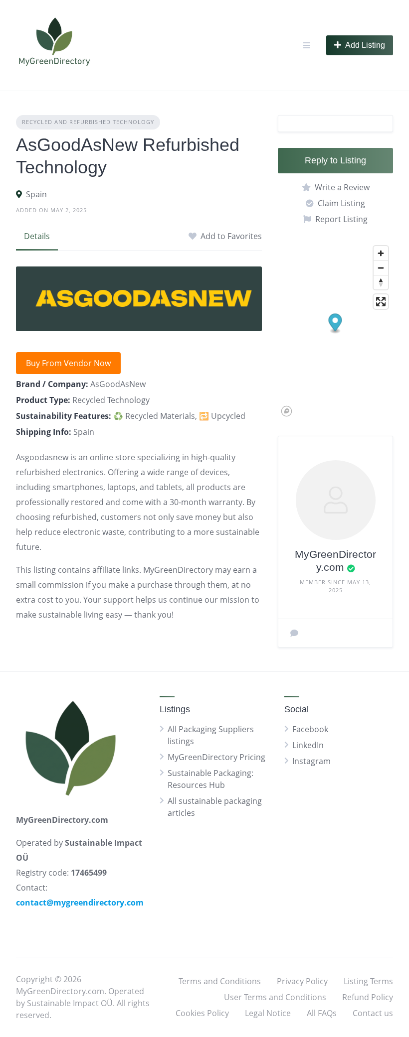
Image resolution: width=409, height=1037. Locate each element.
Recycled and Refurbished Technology (88, 122)
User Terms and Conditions (275, 997)
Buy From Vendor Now (68, 363)
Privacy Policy (302, 981)
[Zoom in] (381, 253)
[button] (335, 324)
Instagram (311, 761)
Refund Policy (367, 997)
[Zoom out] (381, 267)
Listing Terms (368, 981)
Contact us (373, 1013)
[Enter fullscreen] (381, 301)
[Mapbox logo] (286, 411)
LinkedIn (308, 745)
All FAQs (322, 1013)
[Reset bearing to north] (381, 282)
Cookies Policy (202, 1013)
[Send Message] (294, 633)
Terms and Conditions (220, 981)
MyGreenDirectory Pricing (216, 757)
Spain (36, 194)
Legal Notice (268, 1013)
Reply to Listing (335, 160)
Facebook (310, 729)
